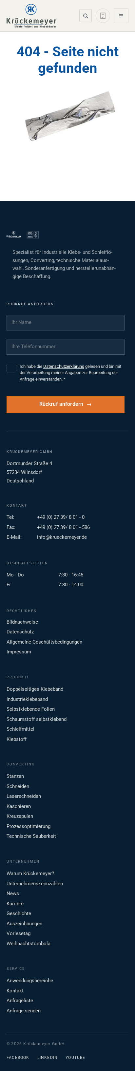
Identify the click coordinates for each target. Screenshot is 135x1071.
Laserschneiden (24, 796)
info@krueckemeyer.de (62, 537)
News (13, 893)
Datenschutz (20, 632)
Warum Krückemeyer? (30, 873)
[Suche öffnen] (85, 15)
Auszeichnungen (24, 924)
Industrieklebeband (27, 699)
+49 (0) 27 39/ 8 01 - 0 (61, 517)
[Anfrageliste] (103, 16)
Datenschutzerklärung (63, 366)
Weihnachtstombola (28, 944)
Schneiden (18, 786)
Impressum (19, 652)
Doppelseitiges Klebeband (35, 689)
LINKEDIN (47, 1057)
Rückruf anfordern (61, 404)
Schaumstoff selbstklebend (37, 719)
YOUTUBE (75, 1057)
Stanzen (15, 776)
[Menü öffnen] (121, 16)
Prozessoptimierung (28, 826)
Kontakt (15, 991)
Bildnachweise (22, 622)
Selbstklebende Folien (31, 709)
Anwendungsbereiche (30, 981)
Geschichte (19, 913)
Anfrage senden (24, 1011)
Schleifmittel (20, 729)
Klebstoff (17, 739)
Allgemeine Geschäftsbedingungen (44, 642)
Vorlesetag (18, 933)
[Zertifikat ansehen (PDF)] (33, 234)
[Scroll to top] (119, 1055)
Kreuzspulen (20, 816)
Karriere (15, 904)
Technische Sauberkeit (31, 836)
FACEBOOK (18, 1057)
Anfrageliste (20, 1001)
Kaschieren (19, 806)
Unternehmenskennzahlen (35, 884)
